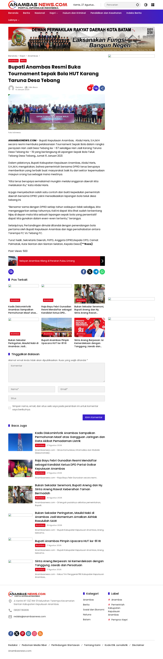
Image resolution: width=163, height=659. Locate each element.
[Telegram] (96, 271)
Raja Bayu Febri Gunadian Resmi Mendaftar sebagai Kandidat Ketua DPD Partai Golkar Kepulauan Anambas (56, 310)
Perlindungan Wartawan (65, 645)
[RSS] (40, 633)
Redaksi (19, 87)
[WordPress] (28, 633)
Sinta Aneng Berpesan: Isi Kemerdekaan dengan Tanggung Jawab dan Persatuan (88, 343)
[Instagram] (34, 633)
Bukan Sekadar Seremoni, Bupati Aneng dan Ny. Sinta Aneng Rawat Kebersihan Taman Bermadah (89, 310)
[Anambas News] (37, 4)
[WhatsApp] (102, 271)
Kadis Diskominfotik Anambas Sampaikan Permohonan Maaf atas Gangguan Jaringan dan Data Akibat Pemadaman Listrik (23, 310)
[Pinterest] (22, 633)
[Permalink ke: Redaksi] (12, 88)
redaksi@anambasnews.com (30, 616)
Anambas (13, 60)
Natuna (87, 614)
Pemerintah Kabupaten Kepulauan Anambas (116, 609)
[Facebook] (83, 271)
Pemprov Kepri (119, 619)
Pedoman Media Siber (34, 645)
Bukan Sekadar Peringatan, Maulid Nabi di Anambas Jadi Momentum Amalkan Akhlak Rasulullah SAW (23, 343)
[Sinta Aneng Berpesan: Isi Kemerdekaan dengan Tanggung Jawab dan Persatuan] (89, 327)
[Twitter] (89, 271)
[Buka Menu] (153, 5)
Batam (87, 619)
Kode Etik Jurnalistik (116, 645)
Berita (23, 60)
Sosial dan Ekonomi (93, 609)
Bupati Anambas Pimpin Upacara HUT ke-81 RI (55, 342)
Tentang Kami (92, 645)
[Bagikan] (102, 88)
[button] (137, 4)
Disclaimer (138, 645)
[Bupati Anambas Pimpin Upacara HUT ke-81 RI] (56, 327)
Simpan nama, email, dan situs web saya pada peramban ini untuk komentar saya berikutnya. (55, 408)
